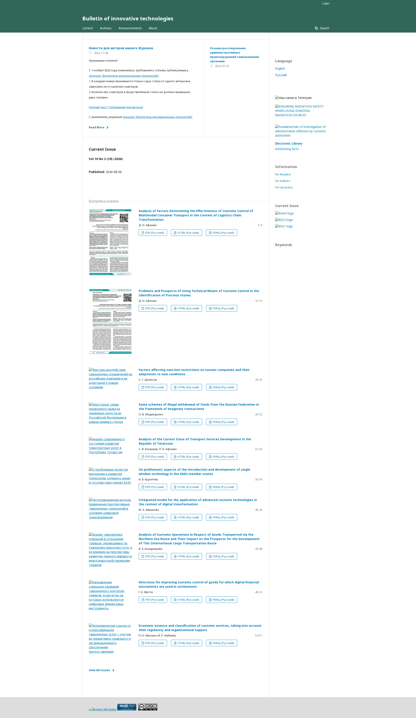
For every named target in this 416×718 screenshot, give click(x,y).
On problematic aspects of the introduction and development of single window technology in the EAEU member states (194, 471)
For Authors (282, 181)
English (280, 68)
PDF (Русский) (154, 233)
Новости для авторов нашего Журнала (121, 48)
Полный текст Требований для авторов (116, 107)
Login (325, 3)
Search (324, 28)
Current (87, 28)
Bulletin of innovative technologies (127, 18)
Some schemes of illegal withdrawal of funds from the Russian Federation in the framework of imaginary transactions (199, 406)
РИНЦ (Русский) (223, 233)
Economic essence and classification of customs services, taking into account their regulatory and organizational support (200, 627)
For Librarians (284, 187)
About (153, 28)
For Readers (283, 174)
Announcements (130, 28)
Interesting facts (287, 149)
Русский (281, 75)
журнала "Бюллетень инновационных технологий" (158, 117)
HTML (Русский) (188, 233)
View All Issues (99, 670)
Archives (106, 28)
